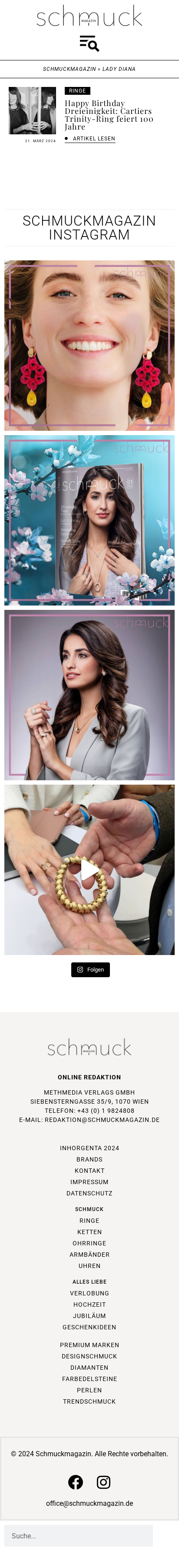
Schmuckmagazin (69, 69)
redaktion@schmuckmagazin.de (102, 1119)
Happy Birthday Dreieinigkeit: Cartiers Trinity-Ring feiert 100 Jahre (109, 115)
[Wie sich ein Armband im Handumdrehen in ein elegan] (89, 870)
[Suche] (164, 1536)
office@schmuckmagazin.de (89, 1503)
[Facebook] (75, 1482)
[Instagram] (103, 1482)
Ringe (77, 91)
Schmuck (89, 1209)
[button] (89, 45)
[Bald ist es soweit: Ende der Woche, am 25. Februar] (89, 695)
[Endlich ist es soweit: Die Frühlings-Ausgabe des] (89, 520)
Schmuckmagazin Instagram (89, 228)
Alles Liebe (90, 1282)
